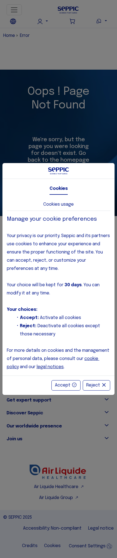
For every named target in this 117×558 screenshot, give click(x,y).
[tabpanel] (58, 293)
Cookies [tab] (59, 188)
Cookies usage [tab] (58, 204)
